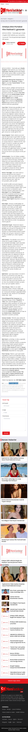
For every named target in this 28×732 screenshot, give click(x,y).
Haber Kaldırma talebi (8, 712)
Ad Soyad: (5, 403)
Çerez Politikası (16, 709)
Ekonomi (20, 719)
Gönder (6, 433)
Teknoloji (18, 722)
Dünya (10, 719)
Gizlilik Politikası (20, 712)
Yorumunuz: (5, 416)
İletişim (2, 4)
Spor (14, 722)
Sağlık (9, 722)
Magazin (4, 722)
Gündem (4, 719)
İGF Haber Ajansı (21, 380)
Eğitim (15, 719)
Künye (7, 4)
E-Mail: (4, 410)
